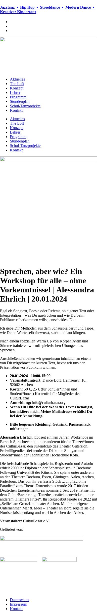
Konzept (16, 88)
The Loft (17, 84)
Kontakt (16, 110)
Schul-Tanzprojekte (25, 106)
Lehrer (15, 92)
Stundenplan (20, 101)
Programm (18, 97)
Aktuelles (17, 79)
